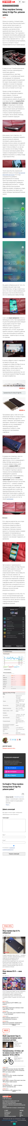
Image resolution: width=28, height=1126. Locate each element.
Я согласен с (9, 848)
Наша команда (7, 1113)
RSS (20, 1116)
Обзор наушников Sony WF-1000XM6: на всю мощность (12, 1003)
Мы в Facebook (12, 768)
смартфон (13, 5)
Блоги (21, 1114)
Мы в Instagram (12, 771)
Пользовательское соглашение (10, 1116)
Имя (4, 835)
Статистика (6, 1115)
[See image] (14, 261)
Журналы (21, 1115)
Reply (7, 804)
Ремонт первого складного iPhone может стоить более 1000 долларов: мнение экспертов (14, 1081)
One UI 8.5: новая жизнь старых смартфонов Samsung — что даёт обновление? (14, 1013)
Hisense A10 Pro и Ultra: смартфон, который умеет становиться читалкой (13, 1076)
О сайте (6, 1110)
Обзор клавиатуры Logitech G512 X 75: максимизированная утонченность (10, 1018)
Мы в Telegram (12, 775)
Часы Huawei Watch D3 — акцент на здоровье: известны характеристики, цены (12, 1086)
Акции (21, 1112)
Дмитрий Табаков (7, 746)
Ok (14, 1123)
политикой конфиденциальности (9, 1120)
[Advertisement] (14, 879)
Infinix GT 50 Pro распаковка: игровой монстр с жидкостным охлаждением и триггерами (12, 1023)
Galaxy (4, 5)
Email (4, 840)
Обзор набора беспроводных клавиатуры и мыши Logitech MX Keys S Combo (13, 1008)
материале (10, 499)
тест (17, 5)
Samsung (8, 5)
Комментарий (6, 818)
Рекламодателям (7, 1112)
